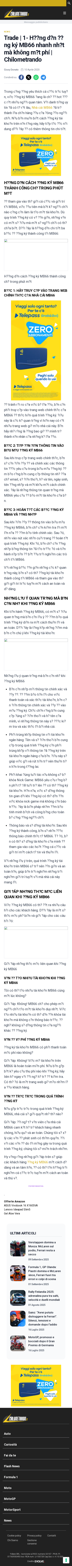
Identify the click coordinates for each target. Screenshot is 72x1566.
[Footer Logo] (36, 1418)
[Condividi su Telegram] (43, 77)
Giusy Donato (11, 69)
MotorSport (12, 1509)
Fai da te (10, 1455)
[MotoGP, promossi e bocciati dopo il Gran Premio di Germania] (18, 1343)
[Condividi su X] (28, 77)
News (7, 32)
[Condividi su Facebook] (21, 77)
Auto (7, 1433)
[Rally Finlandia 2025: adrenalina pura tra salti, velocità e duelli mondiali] (18, 1298)
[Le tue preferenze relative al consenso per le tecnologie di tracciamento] (66, 1560)
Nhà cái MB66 (42, 108)
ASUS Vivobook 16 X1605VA (21, 1205)
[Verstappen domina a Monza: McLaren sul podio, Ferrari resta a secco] (18, 1250)
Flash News (12, 1466)
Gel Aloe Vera (12, 1213)
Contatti (51, 1535)
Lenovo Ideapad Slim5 (17, 1209)
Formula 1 (11, 1477)
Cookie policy (14, 1535)
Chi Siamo (12, 1540)
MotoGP (10, 1499)
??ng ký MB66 (38, 1162)
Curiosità (10, 1444)
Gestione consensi (32, 1542)
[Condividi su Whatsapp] (36, 77)
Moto (8, 1488)
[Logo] (16, 13)
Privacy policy (34, 1535)
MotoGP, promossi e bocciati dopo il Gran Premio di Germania (41, 1341)
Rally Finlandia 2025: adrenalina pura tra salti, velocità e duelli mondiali (44, 1295)
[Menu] (64, 13)
